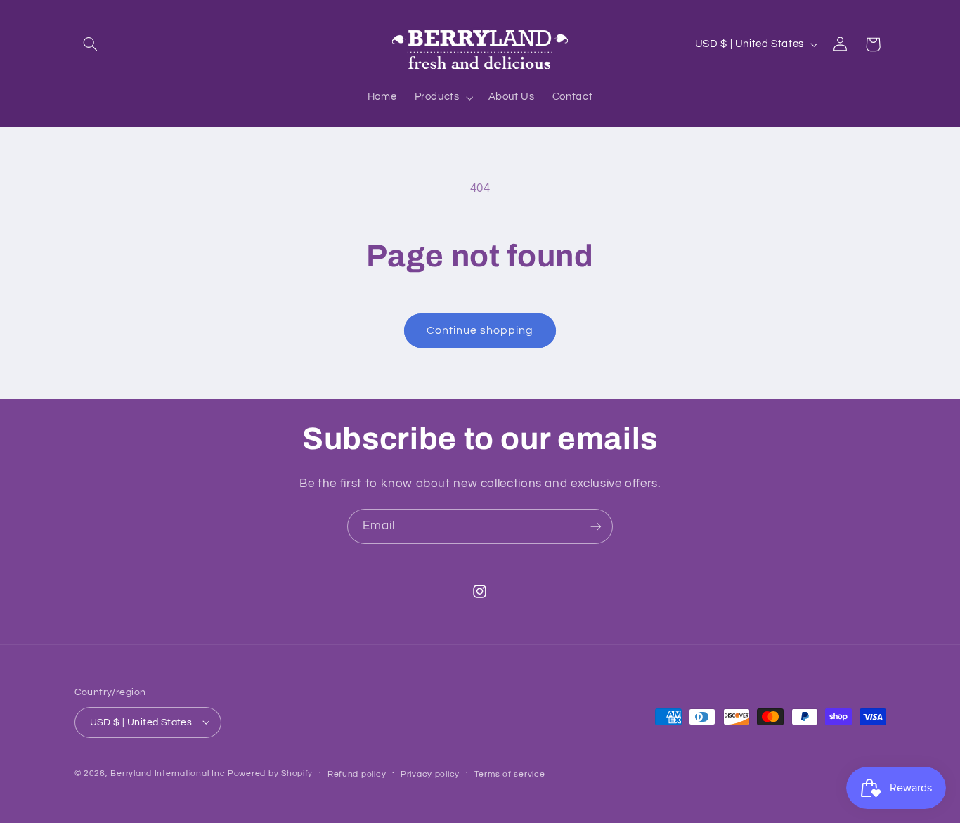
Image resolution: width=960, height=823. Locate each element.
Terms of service (509, 773)
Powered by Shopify (270, 773)
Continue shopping (480, 330)
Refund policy (357, 773)
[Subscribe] (596, 526)
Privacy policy (430, 773)
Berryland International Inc (167, 773)
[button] (90, 44)
